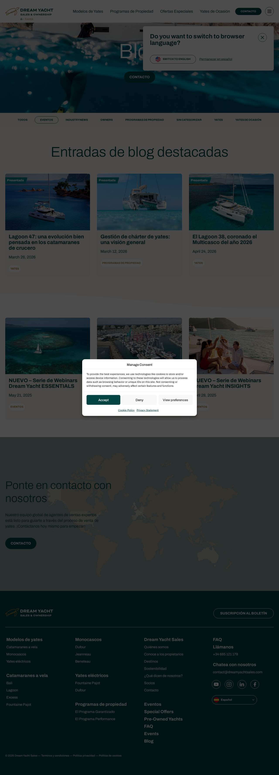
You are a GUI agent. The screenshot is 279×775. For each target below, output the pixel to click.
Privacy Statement (148, 410)
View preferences (175, 400)
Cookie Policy (126, 410)
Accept (103, 400)
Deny (139, 400)
